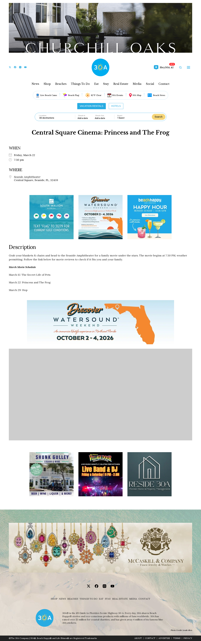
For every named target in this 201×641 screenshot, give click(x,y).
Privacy (187, 638)
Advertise (164, 638)
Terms (176, 638)
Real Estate (120, 84)
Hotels (116, 106)
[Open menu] (188, 67)
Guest (119, 115)
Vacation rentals (91, 106)
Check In (81, 115)
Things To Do (80, 84)
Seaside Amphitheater (27, 177)
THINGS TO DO (88, 598)
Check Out (99, 115)
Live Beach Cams (48, 95)
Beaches (61, 84)
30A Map (136, 95)
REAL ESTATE (120, 598)
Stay (106, 84)
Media (137, 84)
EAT (101, 598)
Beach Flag (73, 95)
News (35, 84)
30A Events (117, 95)
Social (150, 84)
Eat (96, 84)
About (138, 638)
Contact (163, 84)
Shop (47, 84)
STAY (108, 598)
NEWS (62, 598)
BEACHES (72, 598)
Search (158, 116)
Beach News (159, 95)
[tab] (91, 106)
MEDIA (133, 598)
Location (42, 115)
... (86, 118)
